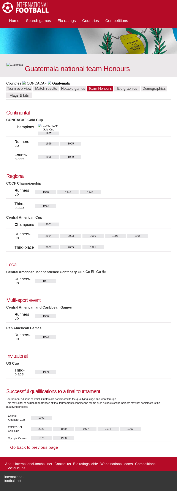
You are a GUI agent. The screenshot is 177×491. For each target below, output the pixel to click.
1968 (64, 438)
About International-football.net (28, 464)
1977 (86, 428)
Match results (46, 88)
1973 (108, 428)
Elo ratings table (85, 464)
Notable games (73, 88)
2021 (41, 428)
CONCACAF (37, 83)
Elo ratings (66, 21)
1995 (137, 235)
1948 (46, 192)
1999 (93, 235)
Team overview (19, 88)
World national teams (116, 464)
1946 (68, 192)
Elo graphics (127, 88)
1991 (93, 247)
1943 (90, 192)
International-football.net (14, 479)
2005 (71, 247)
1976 (41, 438)
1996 (49, 156)
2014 (49, 235)
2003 (71, 235)
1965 (71, 143)
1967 (130, 428)
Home (14, 21)
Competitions (116, 21)
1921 (46, 280)
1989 (71, 156)
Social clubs (15, 468)
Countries (90, 21)
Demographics (154, 88)
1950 (46, 316)
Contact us (62, 464)
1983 (46, 336)
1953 (46, 205)
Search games (38, 21)
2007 (49, 247)
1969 (49, 143)
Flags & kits (19, 95)
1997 (115, 235)
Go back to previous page (34, 447)
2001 (49, 224)
